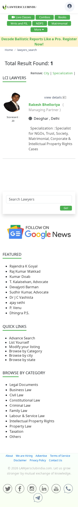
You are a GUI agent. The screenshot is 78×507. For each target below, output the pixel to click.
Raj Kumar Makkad (25, 271)
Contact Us (55, 460)
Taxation (16, 431)
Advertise (41, 456)
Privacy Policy (38, 460)
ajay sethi (17, 302)
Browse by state (22, 359)
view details (53, 97)
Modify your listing (24, 346)
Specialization (63, 73)
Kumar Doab (20, 276)
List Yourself (19, 342)
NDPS (39, 23)
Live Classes (23, 17)
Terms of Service (60, 456)
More (37, 29)
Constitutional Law (25, 400)
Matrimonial (59, 23)
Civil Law (16, 395)
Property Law (20, 426)
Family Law (18, 410)
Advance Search (22, 338)
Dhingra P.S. (19, 313)
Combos (44, 17)
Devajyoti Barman (24, 287)
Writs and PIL (19, 23)
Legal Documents (24, 384)
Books (62, 17)
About (9, 456)
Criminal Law (20, 405)
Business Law (20, 389)
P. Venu (15, 307)
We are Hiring (24, 456)
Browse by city (21, 355)
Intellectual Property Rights (32, 421)
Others (15, 436)
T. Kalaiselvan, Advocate (29, 281)
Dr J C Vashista (21, 297)
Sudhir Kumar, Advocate (29, 292)
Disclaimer (20, 460)
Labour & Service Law (27, 415)
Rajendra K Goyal (23, 266)
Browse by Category (25, 351)
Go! (66, 208)
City (46, 73)
